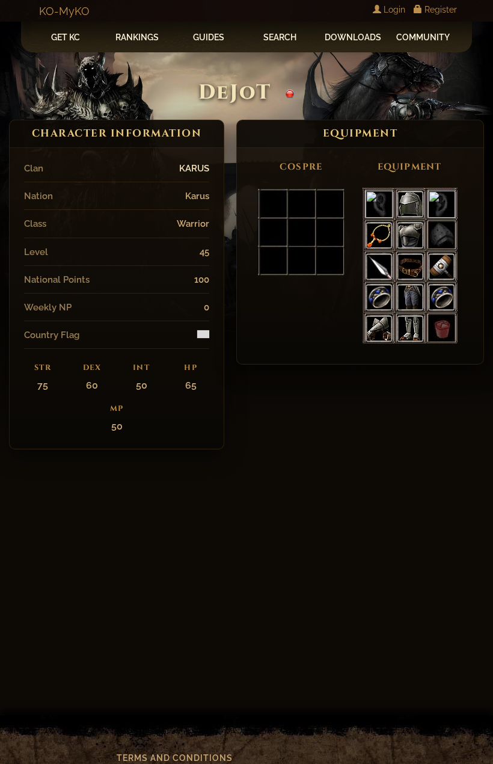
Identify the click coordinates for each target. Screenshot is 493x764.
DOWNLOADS (353, 37)
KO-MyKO (64, 11)
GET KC (65, 37)
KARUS (194, 168)
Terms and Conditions (175, 758)
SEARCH (279, 37)
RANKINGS (137, 37)
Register (439, 9)
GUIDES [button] (208, 37)
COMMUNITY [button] (423, 37)
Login (393, 9)
